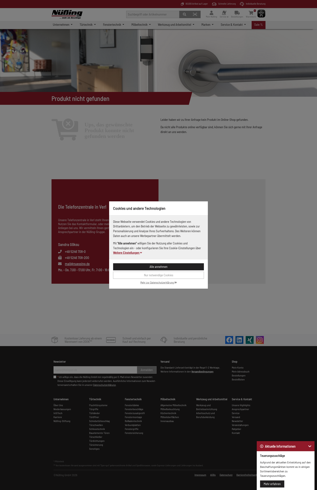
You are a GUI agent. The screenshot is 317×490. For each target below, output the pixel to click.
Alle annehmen (158, 267)
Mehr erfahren (272, 484)
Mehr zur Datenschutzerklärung (157, 282)
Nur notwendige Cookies (158, 275)
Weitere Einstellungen (126, 252)
